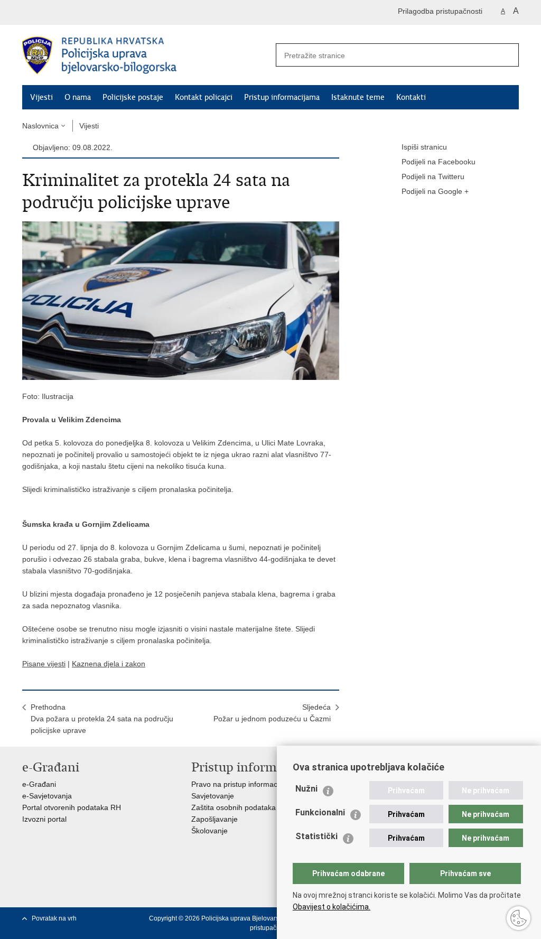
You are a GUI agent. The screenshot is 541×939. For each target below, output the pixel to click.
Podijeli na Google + (435, 191)
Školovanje (209, 830)
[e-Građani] (67, 12)
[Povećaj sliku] (180, 300)
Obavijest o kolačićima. (331, 907)
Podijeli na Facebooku (438, 161)
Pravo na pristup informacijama (243, 784)
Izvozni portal (44, 819)
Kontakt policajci (203, 97)
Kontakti (411, 97)
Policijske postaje (132, 97)
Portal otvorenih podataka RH (71, 807)
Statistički (316, 836)
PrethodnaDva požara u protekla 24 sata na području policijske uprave (102, 719)
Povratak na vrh (54, 918)
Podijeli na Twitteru (433, 176)
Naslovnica (40, 126)
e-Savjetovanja (47, 796)
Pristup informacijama (282, 97)
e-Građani (39, 784)
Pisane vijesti (44, 663)
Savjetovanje (212, 796)
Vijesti (41, 97)
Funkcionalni (320, 812)
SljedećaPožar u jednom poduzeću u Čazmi (272, 713)
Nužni (306, 789)
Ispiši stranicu (424, 147)
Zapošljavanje (214, 819)
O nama (77, 97)
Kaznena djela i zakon (108, 663)
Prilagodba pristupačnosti (440, 11)
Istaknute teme (358, 97)
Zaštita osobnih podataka (233, 807)
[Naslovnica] (146, 55)
